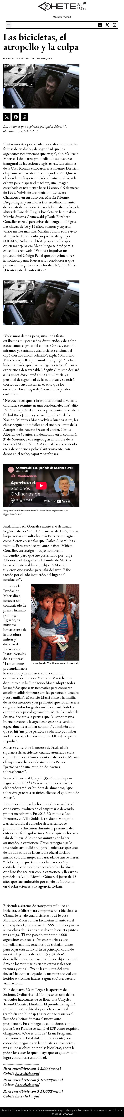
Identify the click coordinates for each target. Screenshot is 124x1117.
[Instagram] (114, 25)
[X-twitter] (107, 25)
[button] (8, 25)
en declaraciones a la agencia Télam (32, 886)
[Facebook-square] (100, 25)
